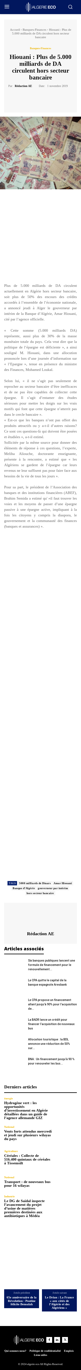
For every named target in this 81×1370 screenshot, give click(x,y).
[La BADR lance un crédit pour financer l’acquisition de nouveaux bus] (14, 1025)
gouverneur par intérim (53, 888)
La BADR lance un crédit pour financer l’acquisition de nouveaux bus (51, 1024)
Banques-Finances (34, 29)
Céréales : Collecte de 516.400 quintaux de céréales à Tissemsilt (27, 1159)
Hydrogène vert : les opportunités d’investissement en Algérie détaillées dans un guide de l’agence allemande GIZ (26, 1110)
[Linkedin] (57, 1340)
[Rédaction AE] (40, 917)
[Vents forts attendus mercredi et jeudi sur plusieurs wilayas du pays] (66, 1133)
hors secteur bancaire (40, 893)
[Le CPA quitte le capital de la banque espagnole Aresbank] (14, 985)
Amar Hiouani (63, 883)
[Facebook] (26, 98)
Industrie (9, 1196)
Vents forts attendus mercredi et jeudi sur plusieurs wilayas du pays (28, 1135)
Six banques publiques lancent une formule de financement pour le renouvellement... (51, 965)
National (9, 1127)
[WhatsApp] (55, 98)
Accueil (15, 29)
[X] (36, 98)
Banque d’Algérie (24, 888)
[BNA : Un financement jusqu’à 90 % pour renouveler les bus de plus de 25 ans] (14, 1064)
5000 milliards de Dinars (35, 883)
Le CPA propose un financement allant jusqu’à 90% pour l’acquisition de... (52, 1004)
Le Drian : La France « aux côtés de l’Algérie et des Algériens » (59, 1302)
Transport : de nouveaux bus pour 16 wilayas (27, 1184)
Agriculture (11, 1151)
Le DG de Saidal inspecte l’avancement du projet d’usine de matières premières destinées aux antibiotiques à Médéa (24, 1208)
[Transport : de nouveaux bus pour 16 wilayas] (66, 1182)
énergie (8, 1098)
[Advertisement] (40, 238)
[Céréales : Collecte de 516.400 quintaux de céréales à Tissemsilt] (66, 1157)
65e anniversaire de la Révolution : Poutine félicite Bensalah (22, 1301)
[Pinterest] (45, 98)
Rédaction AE (23, 86)
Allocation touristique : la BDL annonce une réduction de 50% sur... (49, 1044)
